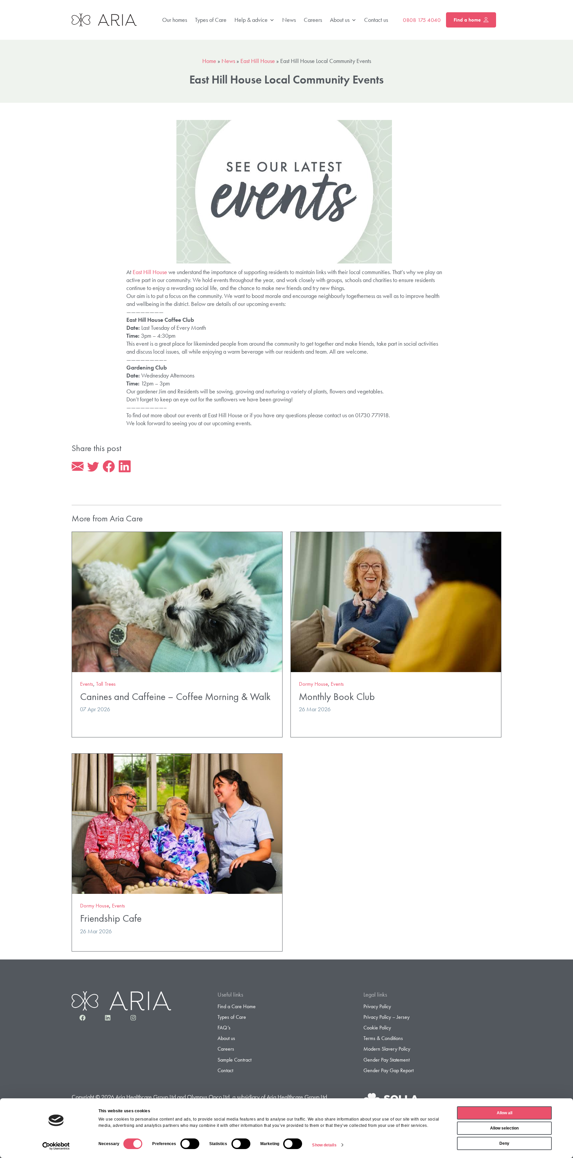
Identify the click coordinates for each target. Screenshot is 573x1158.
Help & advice (251, 20)
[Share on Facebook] (109, 466)
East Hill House (257, 61)
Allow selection (504, 1128)
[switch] (189, 1143)
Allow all (504, 1113)
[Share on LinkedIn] (125, 466)
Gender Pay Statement (386, 1059)
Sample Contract (234, 1059)
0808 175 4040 (422, 20)
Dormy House (313, 683)
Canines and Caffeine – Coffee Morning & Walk (175, 696)
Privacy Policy (377, 1006)
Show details (324, 1145)
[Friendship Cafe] (177, 823)
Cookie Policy (377, 1027)
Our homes (174, 20)
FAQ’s (224, 1027)
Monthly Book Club (337, 696)
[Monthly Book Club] (396, 601)
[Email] (78, 466)
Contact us (376, 20)
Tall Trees (106, 683)
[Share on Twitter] (93, 466)
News (289, 20)
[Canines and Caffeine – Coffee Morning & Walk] (177, 601)
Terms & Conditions (383, 1038)
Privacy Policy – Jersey (386, 1016)
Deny (504, 1143)
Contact (225, 1070)
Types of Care (210, 20)
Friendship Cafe (111, 918)
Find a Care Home (237, 1006)
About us (340, 20)
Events (86, 683)
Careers (313, 20)
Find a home (467, 20)
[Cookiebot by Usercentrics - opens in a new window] (56, 1146)
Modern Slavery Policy (386, 1048)
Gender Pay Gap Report (388, 1070)
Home (209, 61)
